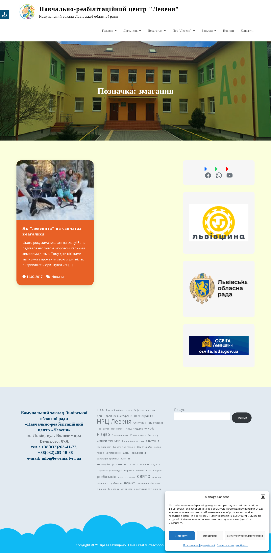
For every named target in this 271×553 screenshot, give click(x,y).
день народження (134, 452)
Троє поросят (104, 447)
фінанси (101, 489)
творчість (130, 483)
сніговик (156, 477)
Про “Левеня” (182, 30)
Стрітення (152, 441)
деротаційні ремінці (108, 458)
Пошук (179, 410)
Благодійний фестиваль (119, 410)
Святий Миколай (108, 441)
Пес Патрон (117, 428)
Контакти (247, 30)
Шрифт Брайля (144, 447)
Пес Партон (103, 428)
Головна (107, 30)
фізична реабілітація (149, 483)
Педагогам (155, 30)
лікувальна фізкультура (109, 470)
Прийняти (181, 535)
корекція (145, 464)
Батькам (207, 30)
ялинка (157, 489)
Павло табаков (155, 422)
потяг (148, 470)
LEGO (100, 410)
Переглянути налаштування (245, 535)
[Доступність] (4, 14)
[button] (263, 497)
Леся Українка (143, 416)
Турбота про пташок (124, 447)
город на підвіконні (109, 452)
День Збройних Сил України (114, 416)
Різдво (103, 434)
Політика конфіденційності (199, 545)
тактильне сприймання (109, 483)
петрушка (128, 470)
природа (157, 470)
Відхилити (210, 535)
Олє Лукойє (139, 422)
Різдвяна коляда (120, 435)
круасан (155, 464)
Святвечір (153, 435)
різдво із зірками (126, 477)
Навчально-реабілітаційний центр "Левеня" (109, 8)
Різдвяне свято (138, 435)
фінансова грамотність (120, 489)
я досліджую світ (143, 489)
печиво (140, 470)
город (157, 447)
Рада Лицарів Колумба (140, 428)
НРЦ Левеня (114, 421)
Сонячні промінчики (133, 441)
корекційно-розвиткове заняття (117, 464)
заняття (125, 458)
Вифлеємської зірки (145, 410)
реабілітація (106, 477)
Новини (228, 30)
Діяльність (130, 30)
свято (143, 476)
